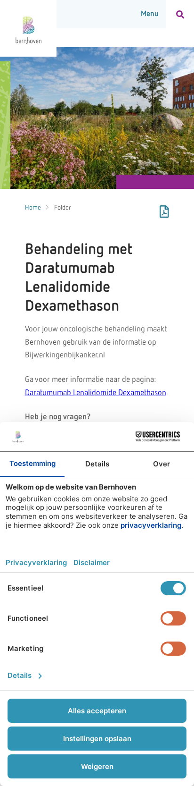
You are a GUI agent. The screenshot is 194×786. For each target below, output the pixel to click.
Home (33, 207)
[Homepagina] (28, 28)
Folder (62, 207)
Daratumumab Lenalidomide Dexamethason (95, 393)
